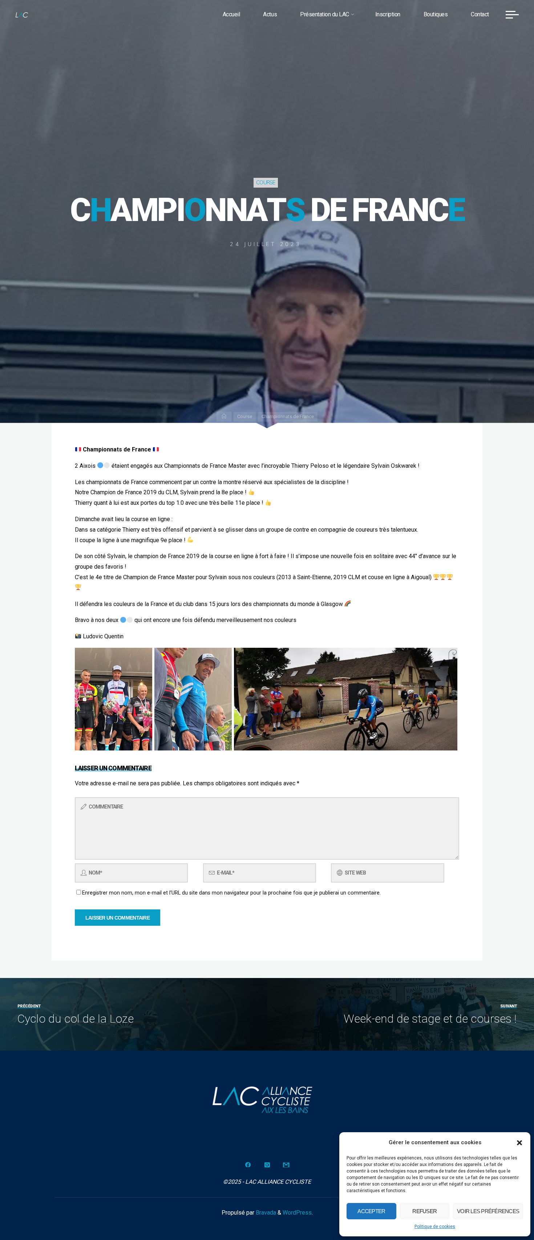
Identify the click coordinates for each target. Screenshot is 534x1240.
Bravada (265, 1212)
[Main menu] (512, 14)
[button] (519, 1142)
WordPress (297, 1212)
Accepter (371, 1211)
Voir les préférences (488, 1211)
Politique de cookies (434, 1226)
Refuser (424, 1211)
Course (265, 182)
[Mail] (286, 1165)
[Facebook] (248, 1165)
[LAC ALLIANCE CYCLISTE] (22, 14)
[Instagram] (267, 1165)
